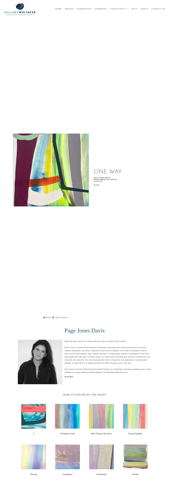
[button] (119, 9)
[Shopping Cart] (163, 9)
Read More (69, 377)
